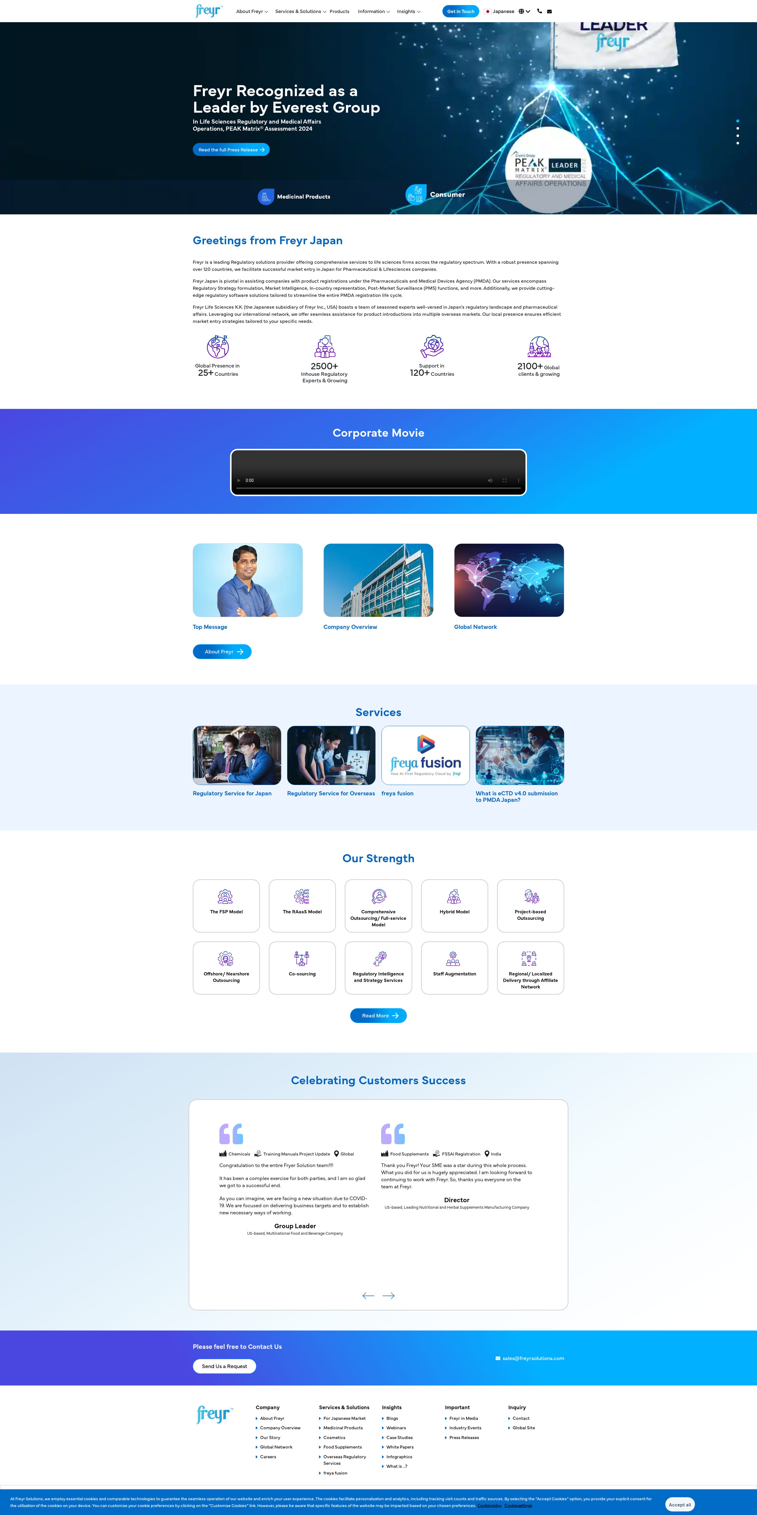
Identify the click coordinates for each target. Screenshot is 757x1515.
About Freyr (219, 651)
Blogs (392, 1418)
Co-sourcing (302, 973)
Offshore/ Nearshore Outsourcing (226, 976)
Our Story (270, 1437)
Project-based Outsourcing (530, 914)
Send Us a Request (224, 1366)
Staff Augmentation (454, 973)
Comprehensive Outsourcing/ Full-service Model (378, 918)
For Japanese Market (344, 1418)
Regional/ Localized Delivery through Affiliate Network (530, 980)
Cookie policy (490, 1505)
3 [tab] (738, 136)
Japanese (503, 10)
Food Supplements (342, 1446)
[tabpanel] (378, 118)
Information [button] (371, 10)
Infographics (399, 1456)
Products (340, 11)
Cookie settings (518, 1505)
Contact (521, 1418)
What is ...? (396, 1466)
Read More (375, 1015)
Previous (368, 1298)
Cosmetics (334, 1437)
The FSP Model (226, 911)
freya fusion (397, 793)
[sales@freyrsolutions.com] (550, 11)
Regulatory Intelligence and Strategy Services (378, 976)
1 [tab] (738, 121)
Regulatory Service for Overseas (331, 793)
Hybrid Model (455, 911)
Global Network (475, 626)
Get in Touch (460, 11)
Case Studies (399, 1437)
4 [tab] (738, 143)
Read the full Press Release (228, 149)
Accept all (680, 1504)
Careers (268, 1456)
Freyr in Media (463, 1418)
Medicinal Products (343, 1427)
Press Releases (464, 1437)
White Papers (400, 1446)
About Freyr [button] (249, 10)
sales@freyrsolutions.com (533, 1358)
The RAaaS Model (302, 911)
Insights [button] (406, 10)
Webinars (396, 1427)
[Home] (209, 11)
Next (388, 1298)
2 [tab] (738, 129)
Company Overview (350, 626)
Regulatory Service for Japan (232, 793)
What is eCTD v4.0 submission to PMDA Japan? (517, 796)
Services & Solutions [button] (298, 10)
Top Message (210, 626)
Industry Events (465, 1427)
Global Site (524, 1427)
